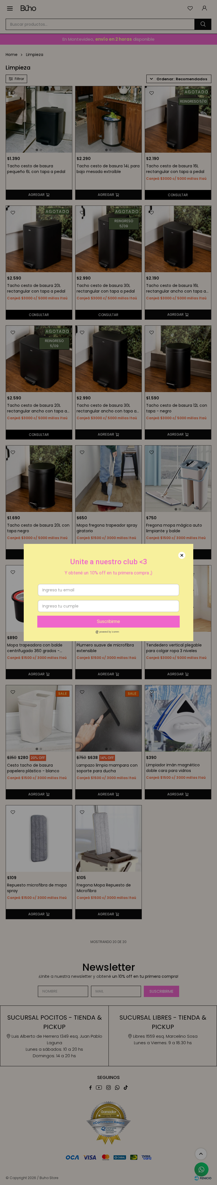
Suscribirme (108, 621)
